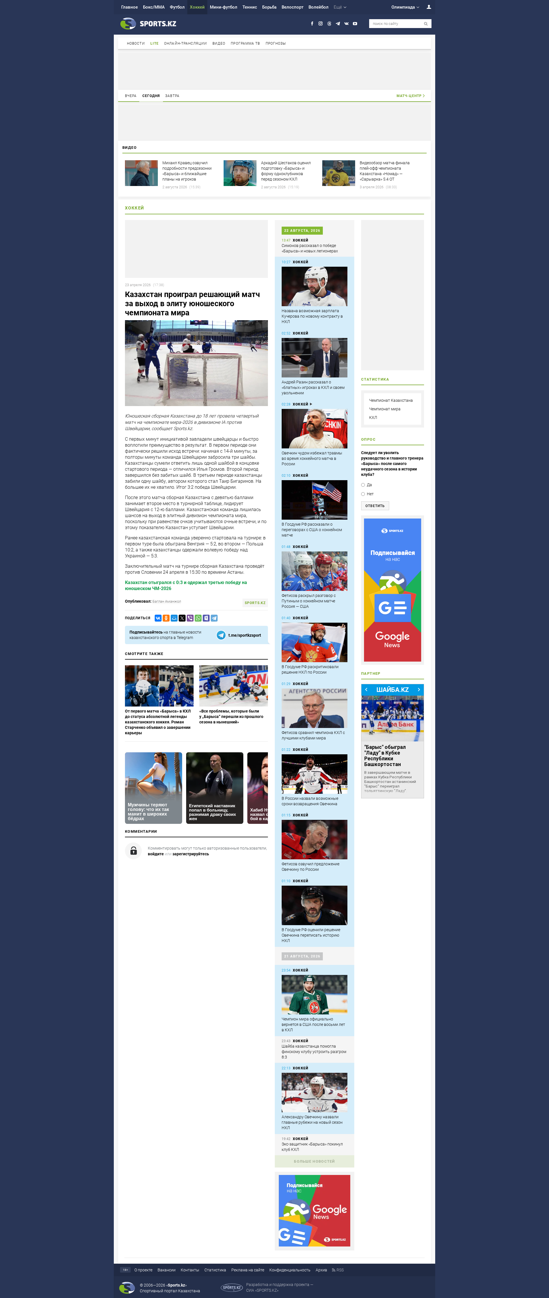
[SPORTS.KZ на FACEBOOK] (312, 23)
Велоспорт (292, 7)
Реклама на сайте (247, 1270)
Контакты (190, 1270)
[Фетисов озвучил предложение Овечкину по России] (314, 839)
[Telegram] (213, 618)
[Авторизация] (425, 6)
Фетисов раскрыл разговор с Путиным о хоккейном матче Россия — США (309, 601)
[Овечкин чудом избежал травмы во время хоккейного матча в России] (314, 428)
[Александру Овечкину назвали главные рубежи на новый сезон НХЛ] (314, 1092)
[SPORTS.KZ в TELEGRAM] (338, 23)
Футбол (177, 7)
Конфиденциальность (290, 1270)
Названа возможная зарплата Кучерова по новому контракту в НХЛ (312, 316)
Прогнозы (276, 43)
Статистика (215, 1270)
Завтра (172, 96)
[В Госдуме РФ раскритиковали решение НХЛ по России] (314, 642)
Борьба (269, 7)
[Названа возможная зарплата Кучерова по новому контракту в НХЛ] (314, 286)
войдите (156, 854)
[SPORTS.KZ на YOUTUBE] (355, 23)
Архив (321, 1270)
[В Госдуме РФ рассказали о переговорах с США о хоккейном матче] (314, 500)
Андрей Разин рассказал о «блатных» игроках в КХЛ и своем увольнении (313, 387)
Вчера (131, 96)
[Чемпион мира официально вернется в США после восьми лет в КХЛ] (314, 994)
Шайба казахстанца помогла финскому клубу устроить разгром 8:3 (314, 1051)
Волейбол (319, 7)
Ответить (375, 506)
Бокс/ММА (154, 7)
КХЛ (373, 417)
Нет (370, 494)
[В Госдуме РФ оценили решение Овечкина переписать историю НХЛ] (314, 905)
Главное (129, 7)
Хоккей (197, 7)
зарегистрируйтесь (190, 854)
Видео (219, 43)
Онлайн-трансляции (185, 43)
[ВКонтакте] (157, 618)
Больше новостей (314, 1161)
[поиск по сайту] (425, 23)
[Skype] (205, 618)
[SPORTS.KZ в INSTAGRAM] (321, 23)
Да (369, 484)
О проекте (143, 1270)
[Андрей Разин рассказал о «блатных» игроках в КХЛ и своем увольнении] (314, 357)
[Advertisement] (274, 71)
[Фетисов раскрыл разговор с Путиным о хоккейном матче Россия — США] (314, 571)
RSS (340, 1270)
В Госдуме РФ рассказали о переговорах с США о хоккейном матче (312, 529)
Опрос (368, 439)
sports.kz (255, 603)
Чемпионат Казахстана (391, 400)
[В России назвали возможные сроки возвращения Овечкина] (314, 774)
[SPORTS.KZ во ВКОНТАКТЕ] (346, 23)
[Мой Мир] (173, 618)
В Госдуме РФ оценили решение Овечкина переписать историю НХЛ (311, 935)
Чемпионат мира (385, 409)
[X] (181, 618)
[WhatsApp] (197, 618)
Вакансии (167, 1270)
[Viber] (189, 618)
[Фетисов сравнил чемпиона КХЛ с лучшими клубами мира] (314, 708)
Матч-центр (409, 96)
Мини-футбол (223, 7)
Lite (154, 43)
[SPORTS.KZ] (392, 590)
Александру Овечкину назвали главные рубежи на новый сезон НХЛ (312, 1122)
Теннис (249, 7)
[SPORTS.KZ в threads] (329, 23)
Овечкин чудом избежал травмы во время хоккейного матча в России (312, 458)
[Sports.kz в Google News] (314, 1245)
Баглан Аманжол (166, 601)
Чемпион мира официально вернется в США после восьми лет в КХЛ (313, 1024)
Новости (136, 43)
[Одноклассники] (165, 618)
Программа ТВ (245, 43)
